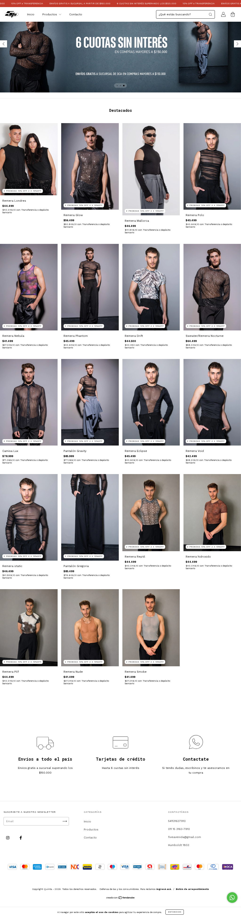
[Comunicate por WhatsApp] (232, 897)
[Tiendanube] (120, 898)
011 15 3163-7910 (179, 829)
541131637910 (177, 821)
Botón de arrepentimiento (192, 889)
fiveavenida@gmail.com (184, 837)
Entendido (174, 912)
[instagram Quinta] (8, 837)
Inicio (30, 14)
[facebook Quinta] (20, 837)
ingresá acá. (164, 889)
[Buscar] (210, 14)
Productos (50, 14)
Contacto (75, 14)
